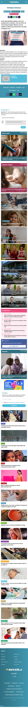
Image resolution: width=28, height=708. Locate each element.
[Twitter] (11, 17)
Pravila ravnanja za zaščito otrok (14, 694)
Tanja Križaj (8, 11)
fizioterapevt (12, 90)
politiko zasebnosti (21, 402)
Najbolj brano (7, 310)
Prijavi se (23, 127)
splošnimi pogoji (12, 402)
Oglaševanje (7, 683)
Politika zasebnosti (9, 691)
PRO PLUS (21, 683)
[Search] (26, 2)
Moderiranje (11, 686)
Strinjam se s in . (14, 402)
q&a (18, 90)
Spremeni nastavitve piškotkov (14, 688)
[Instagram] (15, 676)
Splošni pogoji (20, 691)
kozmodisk (18, 87)
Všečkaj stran (15, 346)
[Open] (3, 2)
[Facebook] (9, 17)
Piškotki (18, 686)
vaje (24, 87)
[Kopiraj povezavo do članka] (19, 17)
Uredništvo (15, 683)
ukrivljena (6, 87)
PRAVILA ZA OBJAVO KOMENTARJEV (8, 117)
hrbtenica (12, 87)
